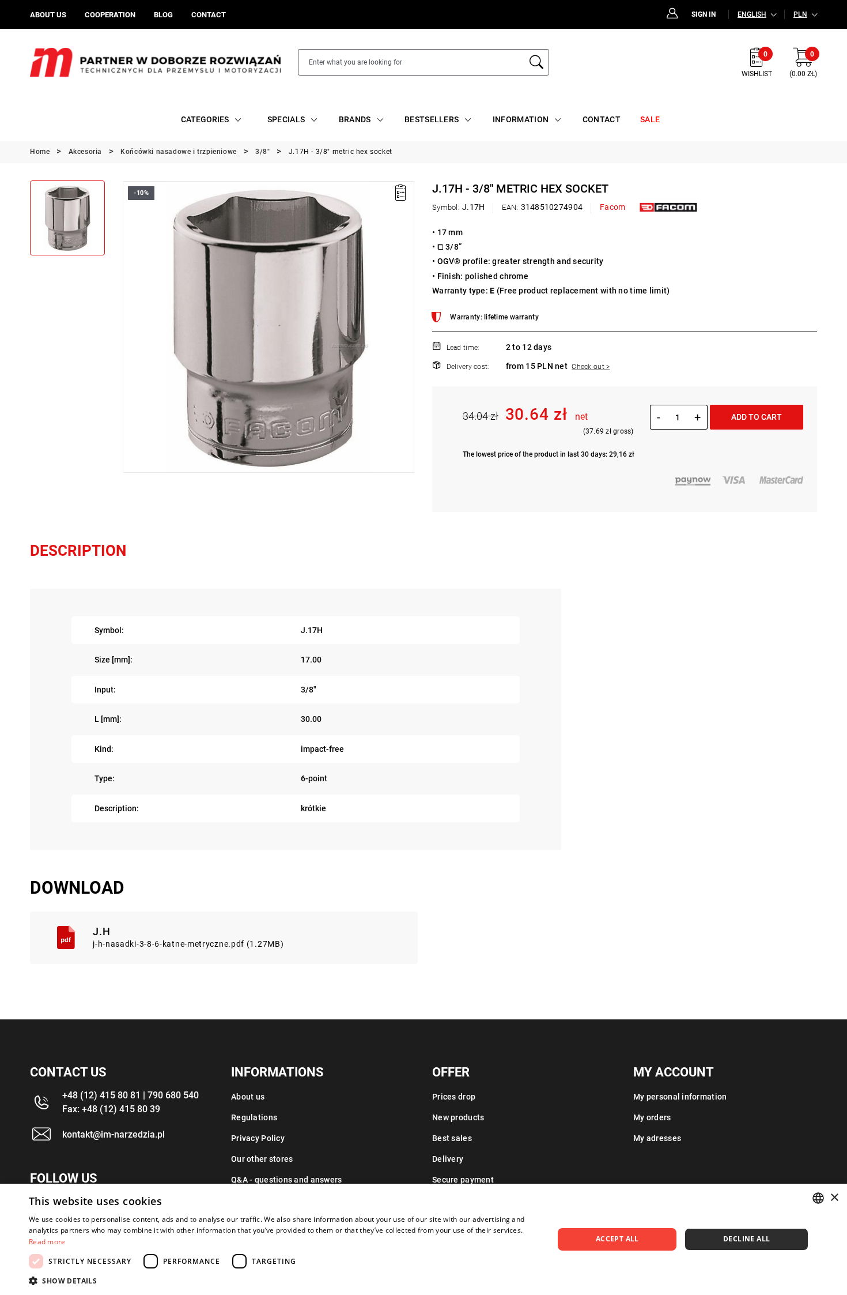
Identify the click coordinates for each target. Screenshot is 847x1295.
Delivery (447, 1159)
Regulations (254, 1117)
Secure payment (463, 1179)
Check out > (591, 367)
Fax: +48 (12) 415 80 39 (111, 1109)
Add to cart (756, 416)
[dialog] (423, 1239)
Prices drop (453, 1096)
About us (247, 1096)
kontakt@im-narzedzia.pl (113, 1134)
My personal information (680, 1096)
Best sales (452, 1138)
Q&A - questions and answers (286, 1179)
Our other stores (262, 1159)
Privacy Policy (258, 1138)
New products (458, 1117)
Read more (47, 1242)
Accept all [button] (617, 1239)
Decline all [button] (746, 1239)
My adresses (657, 1138)
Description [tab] (78, 550)
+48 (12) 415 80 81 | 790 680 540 (130, 1095)
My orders (652, 1117)
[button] (130, 327)
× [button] (834, 1198)
